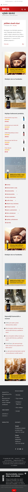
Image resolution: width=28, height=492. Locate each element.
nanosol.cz (4, 415)
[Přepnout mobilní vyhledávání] (22, 9)
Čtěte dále (6, 44)
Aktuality (15, 25)
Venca (7, 336)
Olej (7, 328)
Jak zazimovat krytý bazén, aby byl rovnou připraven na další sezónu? (14, 345)
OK (14, 490)
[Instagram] (17, 449)
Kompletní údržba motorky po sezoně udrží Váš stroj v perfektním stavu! (14, 330)
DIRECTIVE (21, 460)
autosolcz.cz (5, 413)
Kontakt (18, 411)
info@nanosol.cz (9, 1)
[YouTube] (20, 449)
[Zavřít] (25, 473)
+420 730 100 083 (18, 1)
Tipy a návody (19, 398)
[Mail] (22, 449)
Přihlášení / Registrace (19, 403)
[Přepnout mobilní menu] (25, 9)
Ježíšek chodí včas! (12, 23)
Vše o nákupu (19, 407)
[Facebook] (15, 449)
